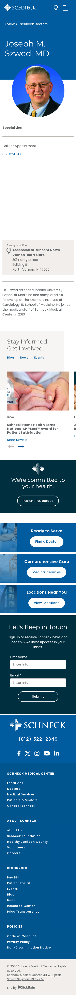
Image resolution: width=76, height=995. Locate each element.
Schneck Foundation (24, 836)
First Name (18, 657)
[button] (21, 446)
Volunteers (16, 847)
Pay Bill (13, 877)
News (24, 357)
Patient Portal (18, 883)
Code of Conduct (21, 936)
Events (39, 357)
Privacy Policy (18, 942)
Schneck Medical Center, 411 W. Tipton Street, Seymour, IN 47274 (34, 977)
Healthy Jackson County (27, 842)
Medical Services (21, 794)
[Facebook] (19, 754)
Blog (10, 357)
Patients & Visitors (22, 800)
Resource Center (21, 906)
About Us (14, 830)
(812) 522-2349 (38, 739)
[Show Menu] (66, 8)
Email (14, 675)
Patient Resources (38, 500)
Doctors (13, 789)
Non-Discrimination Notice (29, 947)
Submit (38, 696)
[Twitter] (27, 754)
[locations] (56, 8)
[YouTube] (47, 754)
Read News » (17, 440)
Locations (15, 783)
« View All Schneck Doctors (26, 24)
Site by (12, 988)
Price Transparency (23, 912)
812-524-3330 (13, 154)
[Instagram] (37, 754)
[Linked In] (56, 754)
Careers (13, 853)
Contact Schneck (21, 806)
